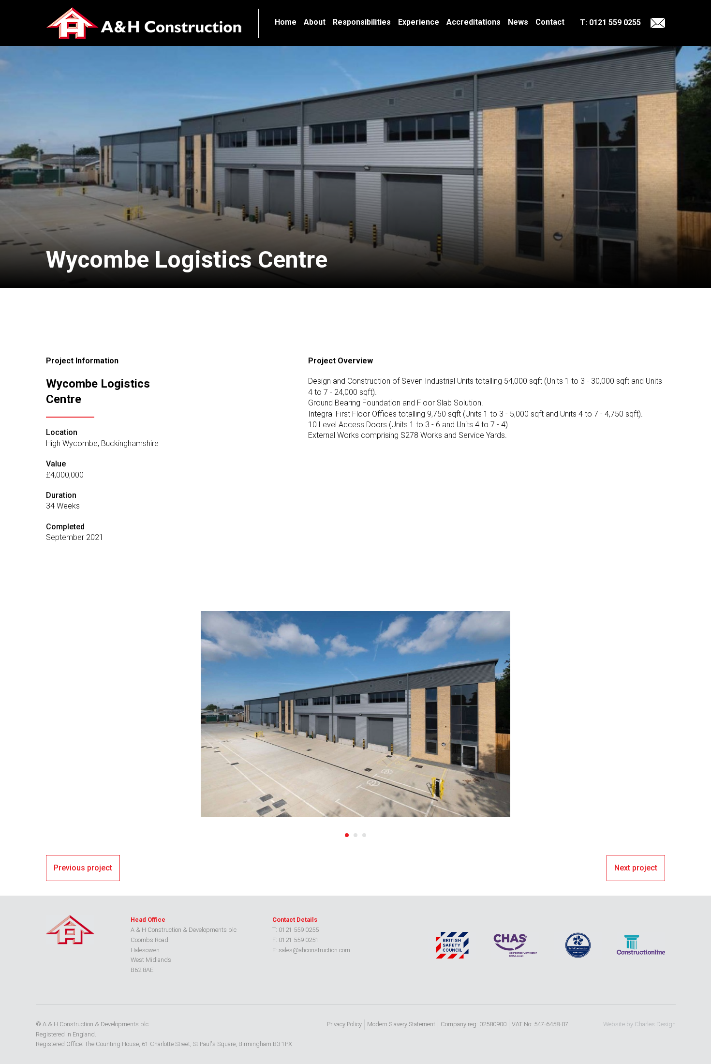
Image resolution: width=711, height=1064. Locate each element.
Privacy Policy (344, 1024)
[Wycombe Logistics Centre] (355, 714)
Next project (635, 867)
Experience (418, 22)
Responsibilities (362, 22)
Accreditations (473, 22)
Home (285, 22)
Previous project (83, 867)
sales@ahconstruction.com (658, 23)
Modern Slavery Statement (401, 1024)
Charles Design (655, 1024)
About (315, 22)
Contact (549, 22)
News (518, 22)
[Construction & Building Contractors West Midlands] (144, 23)
